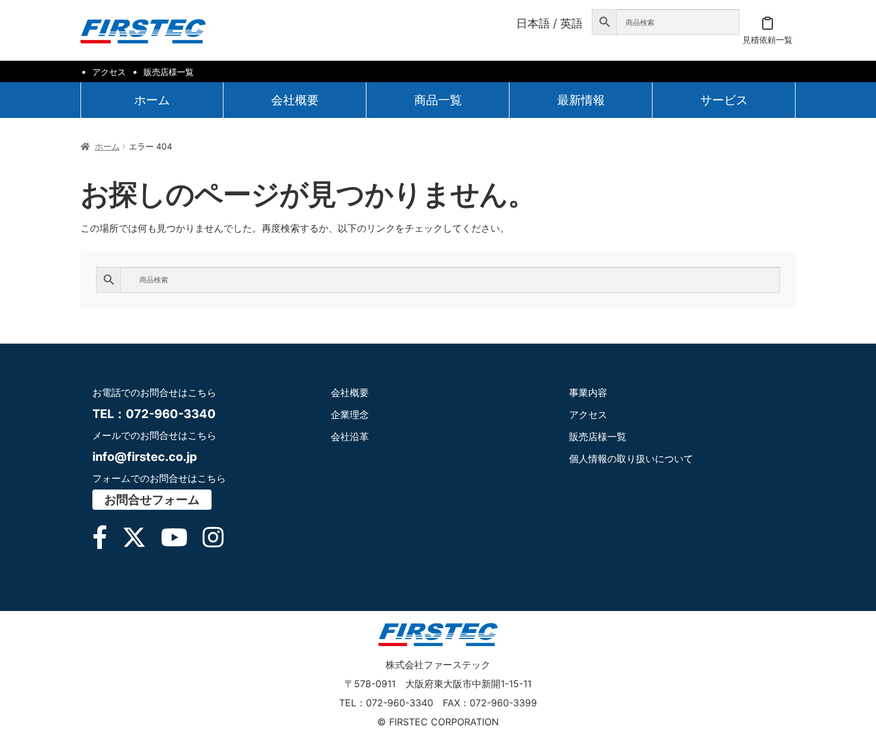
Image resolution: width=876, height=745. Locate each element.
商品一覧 (438, 100)
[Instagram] (219, 542)
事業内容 (588, 392)
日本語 (533, 23)
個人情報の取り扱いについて (631, 459)
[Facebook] (107, 542)
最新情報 (581, 100)
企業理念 (350, 414)
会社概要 (295, 100)
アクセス (109, 72)
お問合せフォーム (152, 499)
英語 (571, 23)
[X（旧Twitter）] (141, 542)
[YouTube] (182, 542)
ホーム (152, 100)
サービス (724, 100)
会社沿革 (350, 436)
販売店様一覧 (169, 72)
